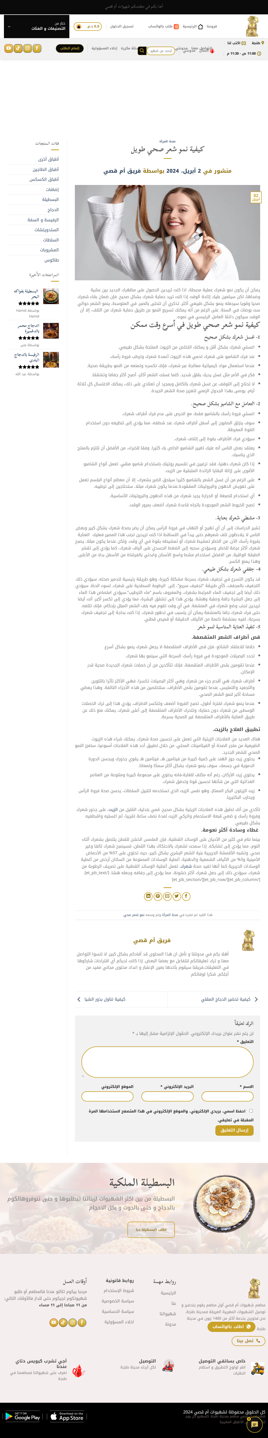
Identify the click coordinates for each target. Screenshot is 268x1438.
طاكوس (51, 260)
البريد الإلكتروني (176, 1087)
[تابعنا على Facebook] (37, 48)
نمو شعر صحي (134, 915)
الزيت (114, 809)
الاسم (247, 1087)
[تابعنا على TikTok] (18, 48)
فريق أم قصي (122, 171)
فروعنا (212, 26)
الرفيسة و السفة (43, 220)
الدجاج (53, 210)
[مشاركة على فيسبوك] (186, 896)
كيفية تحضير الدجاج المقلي (226, 999)
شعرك (187, 866)
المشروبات (49, 250)
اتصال (204, 51)
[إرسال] (142, 51)
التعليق (245, 1042)
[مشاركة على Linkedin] (148, 896)
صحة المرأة (167, 141)
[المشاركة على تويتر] (176, 896)
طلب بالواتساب (160, 26)
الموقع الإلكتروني (117, 1087)
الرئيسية (190, 26)
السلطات (51, 240)
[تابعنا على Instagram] (27, 48)
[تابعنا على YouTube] (8, 48)
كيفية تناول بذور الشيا (104, 999)
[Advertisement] (134, 103)
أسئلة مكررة (131, 48)
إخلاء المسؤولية (104, 48)
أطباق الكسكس (44, 179)
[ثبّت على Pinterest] (158, 896)
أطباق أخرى (48, 159)
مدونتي (189, 51)
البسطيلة (50, 199)
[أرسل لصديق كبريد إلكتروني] (167, 896)
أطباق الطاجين (46, 169)
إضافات (52, 189)
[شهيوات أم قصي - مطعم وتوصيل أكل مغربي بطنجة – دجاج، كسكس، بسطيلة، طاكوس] (244, 26)
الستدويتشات (47, 230)
